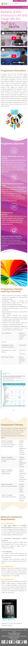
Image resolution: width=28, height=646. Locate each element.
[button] (24, 7)
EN (21, 0)
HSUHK (15, 0)
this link (10, 623)
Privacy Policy (14, 639)
